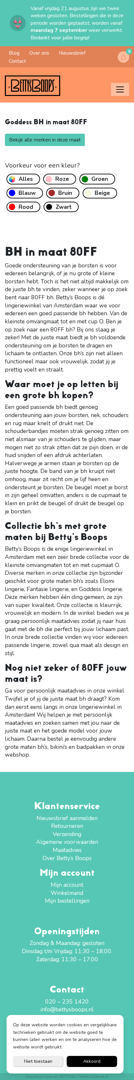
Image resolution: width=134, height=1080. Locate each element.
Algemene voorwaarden (67, 842)
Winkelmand (67, 893)
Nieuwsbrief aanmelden (67, 818)
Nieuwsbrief (72, 53)
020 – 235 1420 (67, 1002)
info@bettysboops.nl (67, 1009)
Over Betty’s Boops (67, 858)
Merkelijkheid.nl (94, 1076)
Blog (14, 53)
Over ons (39, 53)
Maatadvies (67, 850)
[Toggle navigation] (120, 89)
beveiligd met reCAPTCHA (50, 1076)
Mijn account (67, 885)
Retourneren (67, 826)
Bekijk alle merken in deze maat (45, 139)
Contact (17, 61)
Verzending (67, 834)
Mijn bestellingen (67, 901)
